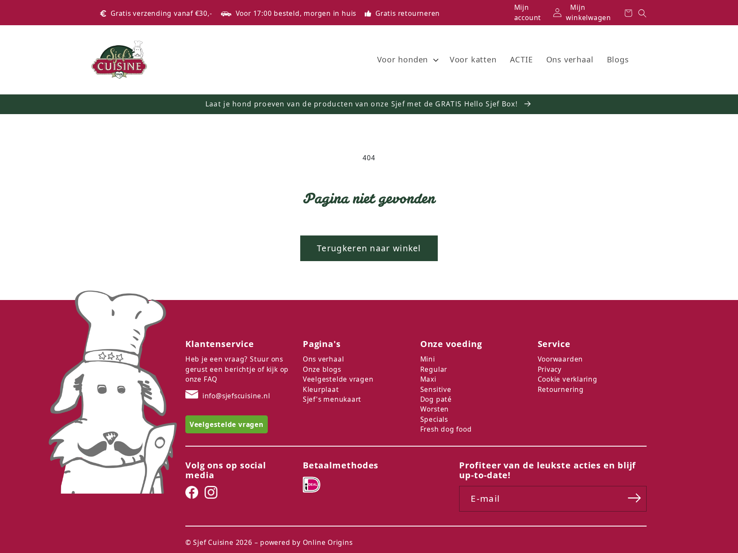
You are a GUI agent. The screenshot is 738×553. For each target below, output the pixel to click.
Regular (433, 369)
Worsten (434, 409)
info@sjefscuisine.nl (236, 395)
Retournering (561, 389)
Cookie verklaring (567, 379)
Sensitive (435, 389)
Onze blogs (322, 369)
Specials (434, 419)
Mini (427, 359)
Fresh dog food (446, 429)
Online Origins (328, 542)
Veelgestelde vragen (338, 379)
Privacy (550, 369)
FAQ (210, 379)
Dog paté (436, 399)
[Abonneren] (634, 498)
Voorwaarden (560, 359)
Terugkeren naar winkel (369, 248)
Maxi (428, 379)
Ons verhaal (323, 359)
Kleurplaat (321, 389)
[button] (406, 59)
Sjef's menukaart (332, 399)
